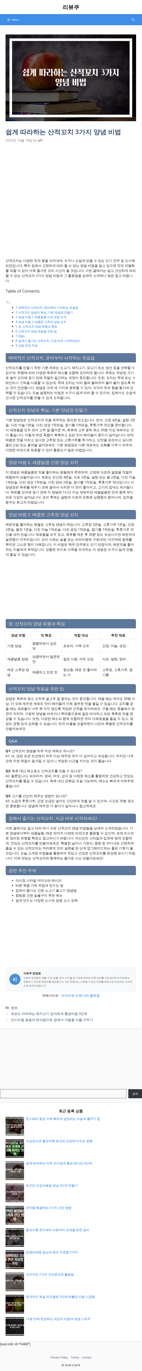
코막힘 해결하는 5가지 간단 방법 (49, 1208)
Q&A (21, 336)
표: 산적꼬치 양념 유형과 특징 (37, 326)
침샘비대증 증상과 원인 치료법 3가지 (52, 1252)
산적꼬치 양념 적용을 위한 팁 (37, 331)
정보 (14, 1007)
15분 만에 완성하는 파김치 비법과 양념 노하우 (58, 1319)
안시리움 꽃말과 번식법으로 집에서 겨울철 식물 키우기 (52, 1019)
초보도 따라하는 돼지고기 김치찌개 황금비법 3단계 (49, 1013)
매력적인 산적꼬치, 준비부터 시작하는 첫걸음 (48, 308)
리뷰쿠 (71, 7)
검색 (135, 1093)
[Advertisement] (71, 172)
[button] (133, 19)
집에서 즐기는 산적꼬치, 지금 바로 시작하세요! (49, 341)
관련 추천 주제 (28, 346)
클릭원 (95, 995)
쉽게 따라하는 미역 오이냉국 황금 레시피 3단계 (59, 1163)
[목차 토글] (8, 302)
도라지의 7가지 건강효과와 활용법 (50, 1274)
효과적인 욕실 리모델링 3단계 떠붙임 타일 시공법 (60, 1296)
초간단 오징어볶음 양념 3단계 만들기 (52, 1185)
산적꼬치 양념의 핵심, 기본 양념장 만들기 (45, 312)
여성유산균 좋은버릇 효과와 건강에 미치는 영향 (59, 1141)
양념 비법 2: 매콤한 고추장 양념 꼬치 (42, 322)
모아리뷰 (68, 995)
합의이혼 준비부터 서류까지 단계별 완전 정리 (57, 1230)
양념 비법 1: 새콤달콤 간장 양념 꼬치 (42, 317)
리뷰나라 (82, 995)
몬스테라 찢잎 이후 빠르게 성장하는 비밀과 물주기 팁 (63, 1119)
